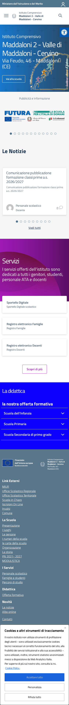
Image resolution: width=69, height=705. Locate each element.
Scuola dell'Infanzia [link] (17, 413)
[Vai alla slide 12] (55, 134)
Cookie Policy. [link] (12, 668)
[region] (34, 665)
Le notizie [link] (8, 607)
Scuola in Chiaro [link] (12, 500)
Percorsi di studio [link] (12, 582)
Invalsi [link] (6, 508)
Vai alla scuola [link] (14, 79)
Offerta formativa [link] (13, 595)
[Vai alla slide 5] (27, 134)
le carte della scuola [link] (14, 543)
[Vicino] (65, 628)
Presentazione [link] (11, 525)
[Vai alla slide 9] (43, 134)
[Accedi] (63, 4)
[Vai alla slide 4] (23, 134)
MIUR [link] (5, 486)
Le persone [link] (9, 534)
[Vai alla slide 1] (11, 134)
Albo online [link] (9, 612)
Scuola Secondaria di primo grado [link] (28, 434)
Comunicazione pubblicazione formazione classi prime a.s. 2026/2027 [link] (28, 177)
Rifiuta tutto (34, 697)
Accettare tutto (34, 677)
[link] (64, 32)
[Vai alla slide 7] (35, 134)
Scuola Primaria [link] (15, 423)
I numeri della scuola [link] (14, 539)
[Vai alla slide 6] (31, 134)
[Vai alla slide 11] (51, 134)
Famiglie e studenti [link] (13, 578)
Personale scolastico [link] (14, 573)
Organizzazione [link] (11, 547)
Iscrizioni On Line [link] (12, 504)
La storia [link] (7, 552)
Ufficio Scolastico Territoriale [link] (19, 495)
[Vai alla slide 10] (47, 134)
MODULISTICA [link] (11, 561)
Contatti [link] (7, 619)
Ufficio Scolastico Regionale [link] (19, 491)
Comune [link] (7, 513)
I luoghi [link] (6, 530)
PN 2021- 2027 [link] (12, 556)
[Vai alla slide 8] (39, 134)
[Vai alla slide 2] (15, 134)
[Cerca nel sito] (60, 16)
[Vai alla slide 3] (19, 134)
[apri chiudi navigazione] (6, 16)
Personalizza (34, 687)
